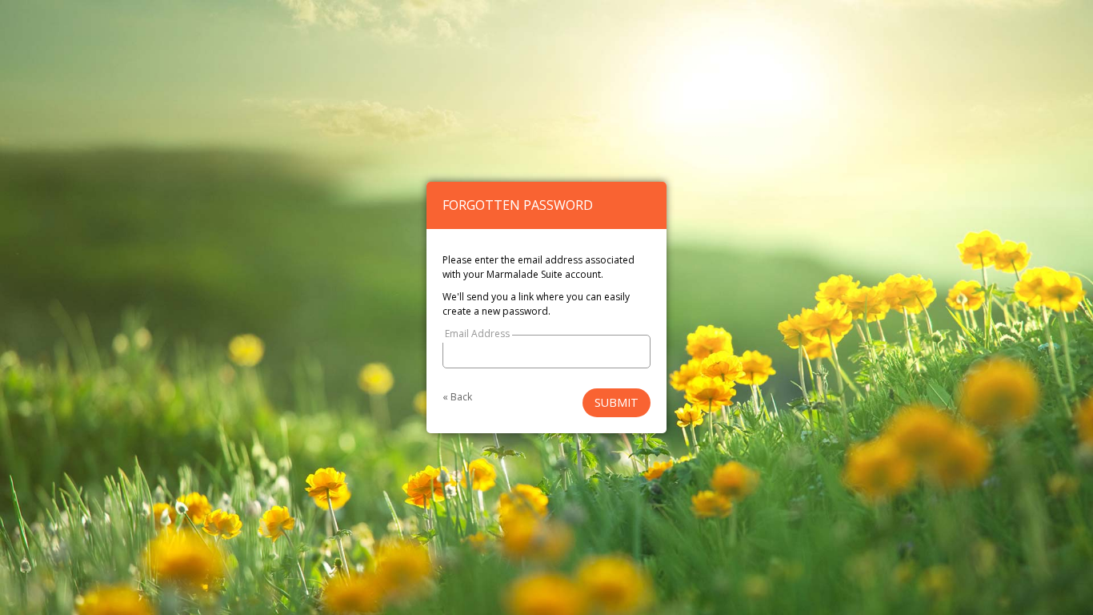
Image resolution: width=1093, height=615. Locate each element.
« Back (457, 397)
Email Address (477, 333)
